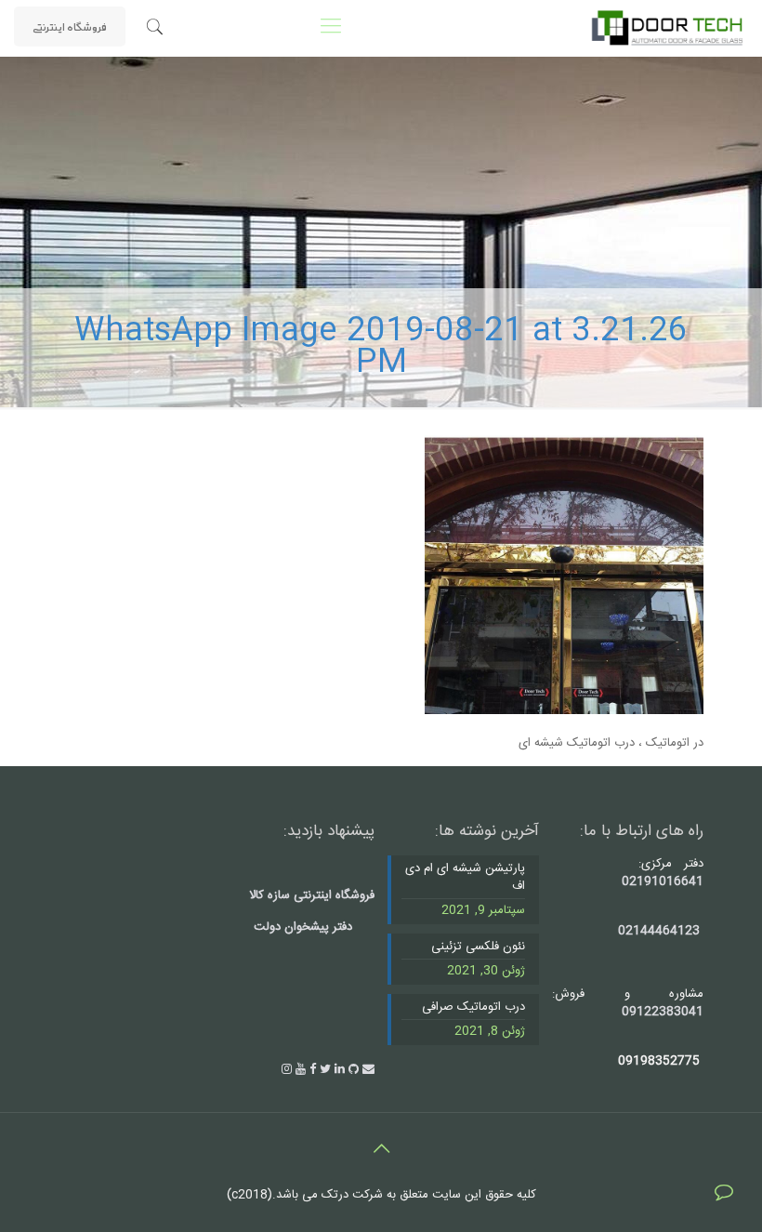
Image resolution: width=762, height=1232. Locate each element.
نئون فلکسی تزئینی (478, 947)
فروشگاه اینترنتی (70, 26)
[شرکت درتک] (666, 28)
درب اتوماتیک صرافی (473, 1008)
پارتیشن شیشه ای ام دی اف (465, 878)
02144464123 (659, 931)
